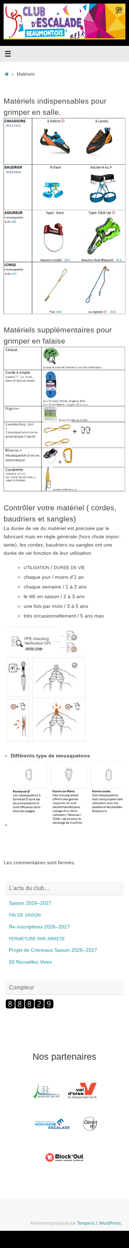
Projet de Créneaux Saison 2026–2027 (53, 950)
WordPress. (110, 1223)
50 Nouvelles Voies (30, 962)
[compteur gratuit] (29, 1007)
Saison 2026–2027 (30, 903)
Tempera (85, 1223)
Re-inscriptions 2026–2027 (39, 927)
